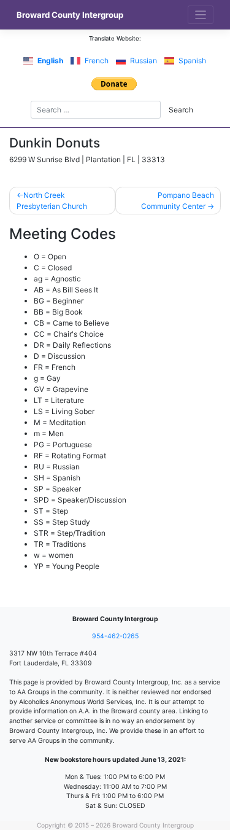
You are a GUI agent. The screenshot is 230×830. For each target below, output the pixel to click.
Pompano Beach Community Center (177, 200)
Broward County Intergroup (70, 15)
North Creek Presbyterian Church (52, 200)
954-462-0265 (115, 636)
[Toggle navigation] (201, 15)
